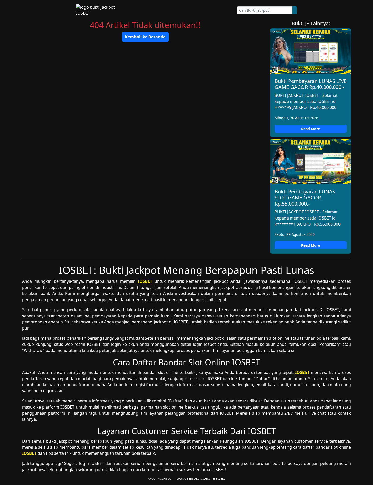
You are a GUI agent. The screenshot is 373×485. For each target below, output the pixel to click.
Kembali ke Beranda (145, 37)
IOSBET (145, 281)
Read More (310, 128)
